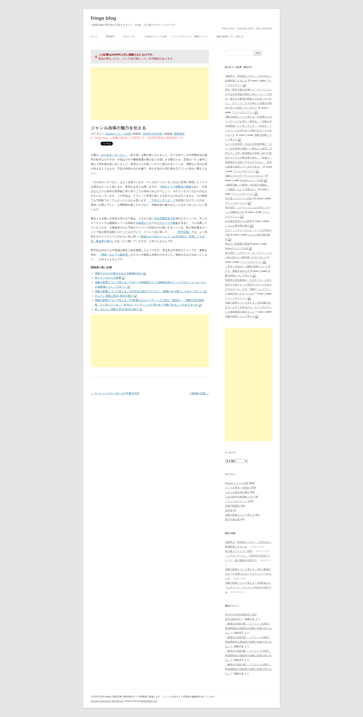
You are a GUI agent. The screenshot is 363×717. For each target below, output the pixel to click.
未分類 (228, 510)
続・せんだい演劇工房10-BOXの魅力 (117, 309)
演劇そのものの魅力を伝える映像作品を (118, 273)
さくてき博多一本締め (237, 487)
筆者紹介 (110, 36)
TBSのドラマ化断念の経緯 (175, 186)
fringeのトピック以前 (118, 133)
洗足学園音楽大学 (164, 218)
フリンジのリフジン (243, 112)
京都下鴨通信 (232, 505)
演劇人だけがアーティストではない (244, 175)
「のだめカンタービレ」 (113, 154)
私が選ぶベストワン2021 (238, 198)
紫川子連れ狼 (232, 519)
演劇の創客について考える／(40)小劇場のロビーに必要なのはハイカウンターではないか (248, 574)
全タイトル (129, 36)
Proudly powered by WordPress (107, 701)
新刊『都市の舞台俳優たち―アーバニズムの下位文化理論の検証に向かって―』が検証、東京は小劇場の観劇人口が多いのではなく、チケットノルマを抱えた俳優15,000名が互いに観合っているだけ (248, 98)
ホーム (94, 36)
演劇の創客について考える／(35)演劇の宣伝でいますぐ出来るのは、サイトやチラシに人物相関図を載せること (248, 307)
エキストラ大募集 (167, 222)
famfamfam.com (149, 701)
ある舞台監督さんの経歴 (238, 221)
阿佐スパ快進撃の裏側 (237, 243)
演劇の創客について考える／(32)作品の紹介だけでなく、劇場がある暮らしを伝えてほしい (149, 291)
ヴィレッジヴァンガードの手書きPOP (115, 393)
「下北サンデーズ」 (161, 200)
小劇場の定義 (199, 393)
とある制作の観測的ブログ (239, 496)
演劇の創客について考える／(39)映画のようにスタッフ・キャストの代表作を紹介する (248, 587)
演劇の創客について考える (229, 36)
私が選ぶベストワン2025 (238, 551)
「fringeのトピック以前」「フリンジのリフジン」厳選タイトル (175, 36)
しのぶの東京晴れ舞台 (237, 225)
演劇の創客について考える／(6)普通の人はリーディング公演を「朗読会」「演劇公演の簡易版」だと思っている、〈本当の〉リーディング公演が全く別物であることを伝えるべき (248, 125)
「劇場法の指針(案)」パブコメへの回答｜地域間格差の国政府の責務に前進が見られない (248, 628)
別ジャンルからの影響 (108, 277)
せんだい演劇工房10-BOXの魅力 (114, 295)
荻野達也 (179, 133)
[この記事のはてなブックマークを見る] (144, 273)
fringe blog (103, 18)
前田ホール (145, 222)
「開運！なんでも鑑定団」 (114, 254)
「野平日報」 (183, 232)
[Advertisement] (150, 93)
